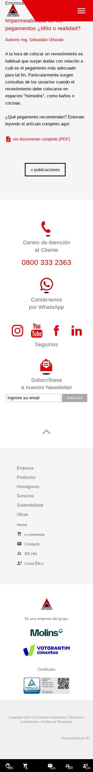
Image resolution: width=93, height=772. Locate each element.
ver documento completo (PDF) (41, 139)
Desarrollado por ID (75, 738)
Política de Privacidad (57, 722)
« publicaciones (45, 169)
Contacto (52, 768)
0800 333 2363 (10, 768)
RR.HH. (70, 768)
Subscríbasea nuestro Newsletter (46, 383)
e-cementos (27, 768)
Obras (22, 514)
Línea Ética (87, 768)
